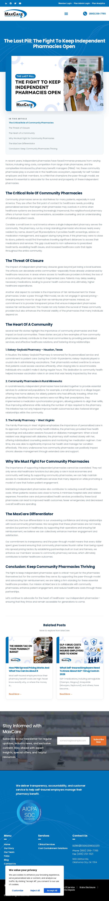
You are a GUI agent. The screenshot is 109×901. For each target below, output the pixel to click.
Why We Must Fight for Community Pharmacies (32, 138)
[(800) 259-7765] (85, 14)
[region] (34, 881)
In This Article (18, 119)
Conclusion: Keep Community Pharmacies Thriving (33, 148)
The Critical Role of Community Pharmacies (31, 122)
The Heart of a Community (22, 133)
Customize (17, 890)
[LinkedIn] (6, 3)
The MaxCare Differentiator (22, 143)
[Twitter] (15, 3)
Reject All (35, 890)
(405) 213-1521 (85, 854)
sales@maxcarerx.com (86, 845)
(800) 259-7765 (97, 13)
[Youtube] (20, 3)
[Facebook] (11, 3)
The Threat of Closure (19, 128)
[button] (66, 13)
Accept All (52, 890)
